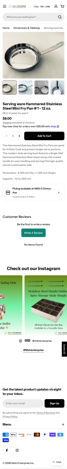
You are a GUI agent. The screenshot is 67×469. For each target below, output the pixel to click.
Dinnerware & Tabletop (26, 27)
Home (6, 27)
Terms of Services (45, 412)
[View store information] (59, 192)
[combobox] (33, 17)
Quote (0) (64, 349)
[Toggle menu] (5, 6)
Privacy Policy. (10, 416)
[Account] (56, 6)
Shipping (7, 122)
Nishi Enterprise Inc (22, 463)
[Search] (60, 17)
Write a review (33, 232)
